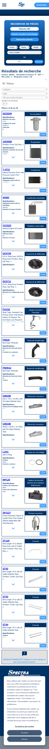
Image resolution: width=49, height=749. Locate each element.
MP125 (6, 479)
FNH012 (7, 368)
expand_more (13, 157)
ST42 (5, 568)
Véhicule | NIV (24, 29)
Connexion (42, 5)
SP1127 (7, 512)
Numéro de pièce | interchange (24, 34)
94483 (6, 197)
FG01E (6, 309)
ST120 (6, 540)
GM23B (7, 423)
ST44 (5, 624)
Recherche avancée (24, 39)
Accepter (24, 733)
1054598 (7, 141)
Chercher (38, 62)
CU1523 (7, 225)
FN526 (6, 340)
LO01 (6, 451)
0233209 (7, 113)
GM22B (7, 395)
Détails (43, 135)
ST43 (5, 596)
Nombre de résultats (10, 101)
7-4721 (6, 169)
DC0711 (7, 281)
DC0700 (7, 253)
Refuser (24, 739)
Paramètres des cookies (24, 726)
